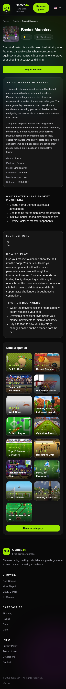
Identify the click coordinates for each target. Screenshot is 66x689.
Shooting (7, 613)
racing (16, 560)
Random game (41, 8)
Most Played (9, 586)
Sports (17, 158)
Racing (6, 618)
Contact (7, 662)
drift (32, 560)
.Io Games (8, 597)
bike (37, 560)
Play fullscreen (33, 69)
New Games (9, 581)
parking (25, 560)
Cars (5, 624)
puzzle (48, 560)
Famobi (23, 172)
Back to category (33, 528)
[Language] (57, 7)
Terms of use (10, 651)
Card (5, 629)
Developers (9, 656)
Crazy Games (10, 591)
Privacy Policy (10, 646)
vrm (7, 683)
